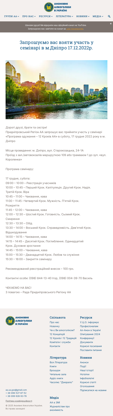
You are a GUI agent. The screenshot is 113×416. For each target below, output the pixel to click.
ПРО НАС (28, 16)
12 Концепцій (57, 334)
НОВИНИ (81, 16)
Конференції (87, 338)
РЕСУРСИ (45, 16)
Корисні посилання (91, 346)
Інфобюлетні (87, 378)
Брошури (55, 370)
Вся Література (58, 362)
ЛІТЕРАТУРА (63, 16)
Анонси (84, 362)
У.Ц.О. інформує (89, 322)
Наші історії (87, 370)
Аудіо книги (56, 378)
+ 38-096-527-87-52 (16, 393)
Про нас (54, 322)
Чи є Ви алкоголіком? (62, 330)
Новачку (55, 326)
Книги (53, 366)
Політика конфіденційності (19, 401)
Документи (86, 342)
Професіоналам (89, 326)
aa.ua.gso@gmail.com (16, 390)
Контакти (55, 346)
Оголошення (87, 386)
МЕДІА (97, 16)
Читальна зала (58, 374)
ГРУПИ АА (10, 16)
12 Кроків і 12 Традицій (63, 338)
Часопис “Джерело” (61, 382)
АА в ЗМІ (55, 402)
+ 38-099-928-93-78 (16, 396)
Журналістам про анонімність (60, 408)
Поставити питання (91, 350)
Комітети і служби (60, 342)
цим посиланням (74, 28)
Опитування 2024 (90, 334)
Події (83, 366)
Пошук (109, 16)
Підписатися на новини (93, 390)
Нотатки (84, 374)
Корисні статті (88, 382)
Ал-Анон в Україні (90, 330)
